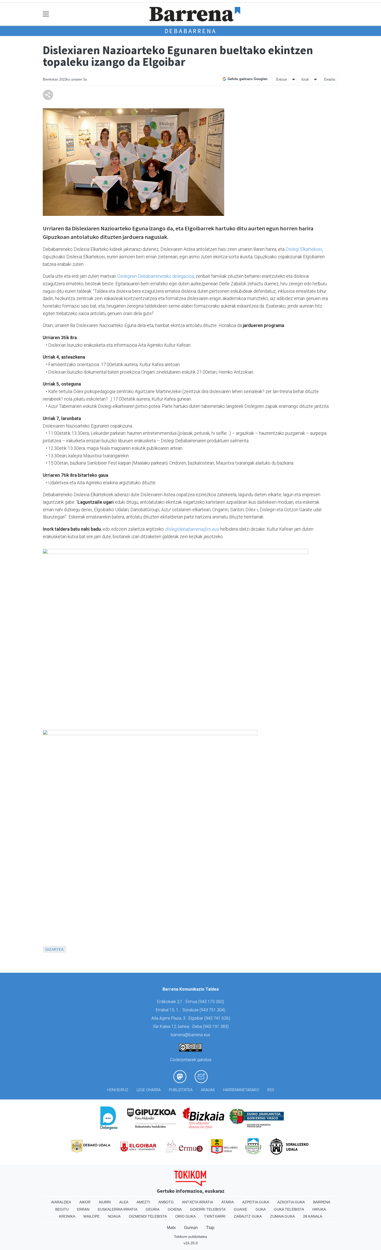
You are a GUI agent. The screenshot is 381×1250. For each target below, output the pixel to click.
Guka (261, 1209)
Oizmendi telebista (148, 1216)
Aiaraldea (61, 1202)
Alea (123, 1202)
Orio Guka (185, 1216)
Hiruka (319, 1209)
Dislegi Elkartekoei (304, 249)
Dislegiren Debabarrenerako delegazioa (155, 276)
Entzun (281, 79)
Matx (171, 1227)
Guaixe (240, 1209)
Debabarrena (191, 31)
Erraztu (329, 79)
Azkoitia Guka (291, 1202)
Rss (270, 1090)
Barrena (321, 1202)
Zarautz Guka (248, 1216)
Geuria (152, 1209)
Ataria (227, 1202)
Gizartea (54, 949)
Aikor (84, 1202)
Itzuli (305, 79)
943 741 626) (218, 1018)
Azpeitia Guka (255, 1202)
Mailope (91, 1216)
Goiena (175, 1209)
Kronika (67, 1216)
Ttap (210, 1227)
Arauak (208, 1090)
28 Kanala (312, 1216)
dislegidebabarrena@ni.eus (192, 529)
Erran (83, 1209)
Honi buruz (117, 1090)
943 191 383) (216, 1026)
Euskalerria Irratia (117, 1209)
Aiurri (105, 1202)
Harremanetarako (241, 1090)
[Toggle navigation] (46, 14)
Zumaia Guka (282, 1216)
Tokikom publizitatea (190, 1236)
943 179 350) (212, 1001)
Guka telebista (289, 1209)
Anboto (166, 1202)
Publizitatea (181, 1090)
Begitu (62, 1209)
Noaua (114, 1216)
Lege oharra (149, 1090)
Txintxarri (214, 1216)
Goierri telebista (207, 1209)
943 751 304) (213, 1009)
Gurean (191, 1227)
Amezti (143, 1202)
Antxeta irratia (197, 1202)
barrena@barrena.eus (190, 1034)
